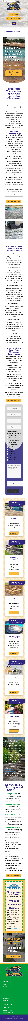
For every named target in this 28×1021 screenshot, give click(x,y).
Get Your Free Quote (13, 18)
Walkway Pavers (14, 440)
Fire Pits (11, 447)
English (6, 1)
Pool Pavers (12, 435)
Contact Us (5, 1000)
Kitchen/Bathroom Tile (14, 454)
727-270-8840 (14, 14)
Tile (3, 996)
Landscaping (13, 457)
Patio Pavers (13, 442)
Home (4, 984)
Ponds (11, 449)
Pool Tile (11, 451)
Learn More (13, 533)
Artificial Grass (13, 460)
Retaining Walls (13, 444)
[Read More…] (15, 928)
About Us (5, 986)
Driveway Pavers (14, 438)
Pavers (4, 989)
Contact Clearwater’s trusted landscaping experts (14, 770)
